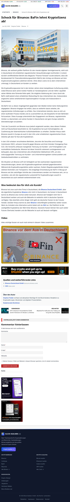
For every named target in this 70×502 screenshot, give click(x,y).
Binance (24, 26)
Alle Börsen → (5, 469)
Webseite (4, 356)
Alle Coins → (40, 469)
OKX (44, 205)
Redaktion (24, 499)
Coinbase (4, 461)
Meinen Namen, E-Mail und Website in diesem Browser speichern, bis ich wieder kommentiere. (31, 361)
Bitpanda (4, 466)
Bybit (3, 464)
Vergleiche (4, 483)
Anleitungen (4, 481)
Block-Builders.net (6, 489)
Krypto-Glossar (5, 478)
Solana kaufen (40, 464)
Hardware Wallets (6, 486)
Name (3, 345)
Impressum (31, 499)
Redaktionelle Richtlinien (11, 303)
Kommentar (4, 331)
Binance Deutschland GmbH (51, 189)
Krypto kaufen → (8, 449)
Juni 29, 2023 (6, 26)
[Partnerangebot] (35, 273)
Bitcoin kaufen (40, 458)
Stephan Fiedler (15, 26)
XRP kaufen (39, 466)
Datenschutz (40, 499)
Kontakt (47, 499)
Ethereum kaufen (41, 461)
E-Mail (3, 350)
